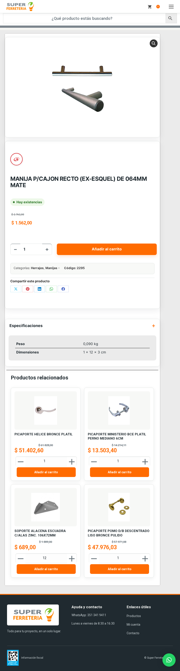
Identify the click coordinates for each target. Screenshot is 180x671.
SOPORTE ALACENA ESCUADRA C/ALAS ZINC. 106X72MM (40, 533)
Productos (134, 616)
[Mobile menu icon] (171, 6)
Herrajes (37, 268)
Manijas (51, 268)
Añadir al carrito (107, 249)
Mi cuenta (133, 624)
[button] (154, 43)
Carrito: (158, 6)
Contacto (133, 633)
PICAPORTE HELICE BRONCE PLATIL (43, 434)
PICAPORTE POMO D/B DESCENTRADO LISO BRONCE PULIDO (118, 533)
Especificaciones (26, 325)
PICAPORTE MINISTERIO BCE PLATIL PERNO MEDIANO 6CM (117, 436)
